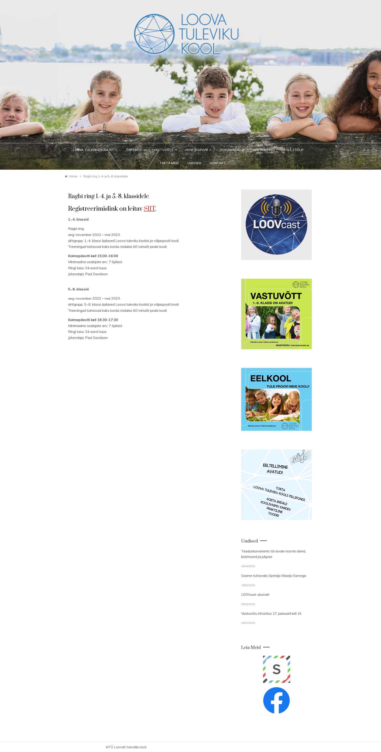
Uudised (195, 163)
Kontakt (218, 163)
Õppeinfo (134, 150)
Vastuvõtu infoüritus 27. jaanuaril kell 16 (271, 613)
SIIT (149, 209)
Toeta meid (169, 163)
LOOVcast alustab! (255, 594)
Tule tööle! (294, 150)
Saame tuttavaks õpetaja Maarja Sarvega (273, 576)
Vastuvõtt (164, 150)
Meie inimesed (264, 150)
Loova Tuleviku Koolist (93, 150)
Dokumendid (230, 150)
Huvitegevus (197, 150)
